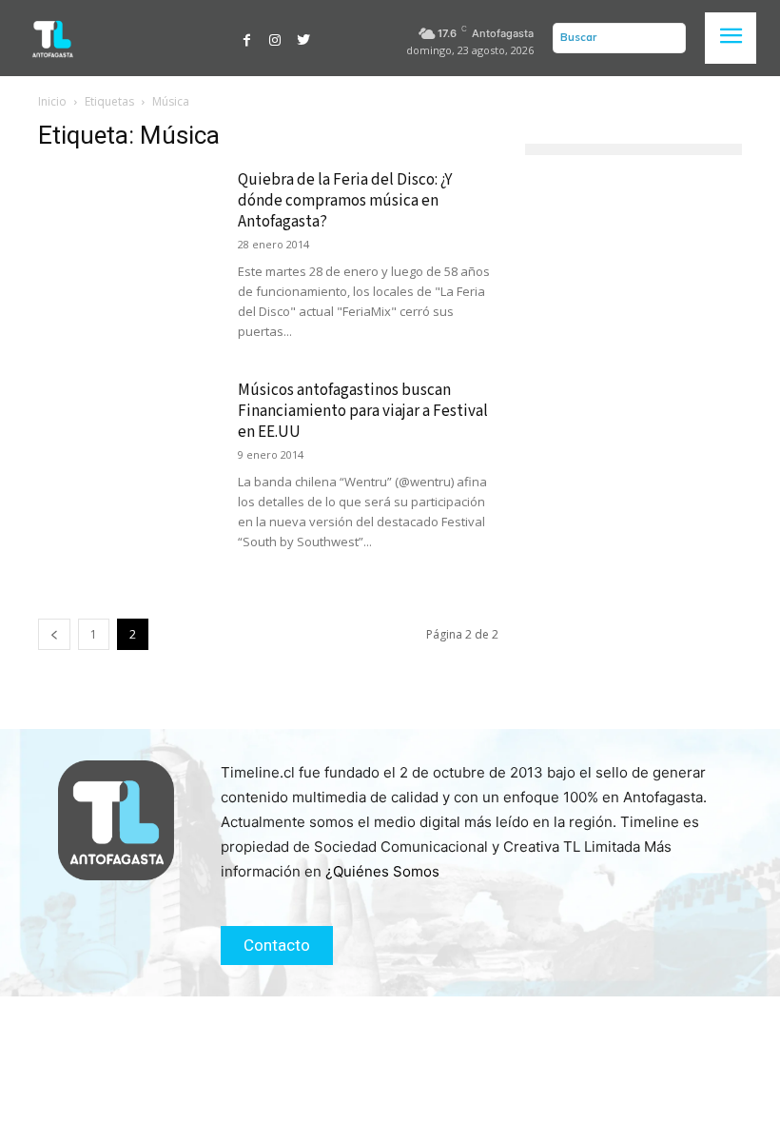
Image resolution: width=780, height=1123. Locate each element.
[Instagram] (274, 38)
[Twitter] (303, 38)
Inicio (52, 101)
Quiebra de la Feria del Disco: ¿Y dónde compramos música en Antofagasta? (345, 200)
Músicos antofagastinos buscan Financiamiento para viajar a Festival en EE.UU (363, 411)
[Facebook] (247, 38)
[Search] (667, 38)
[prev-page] (54, 634)
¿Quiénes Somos (382, 871)
